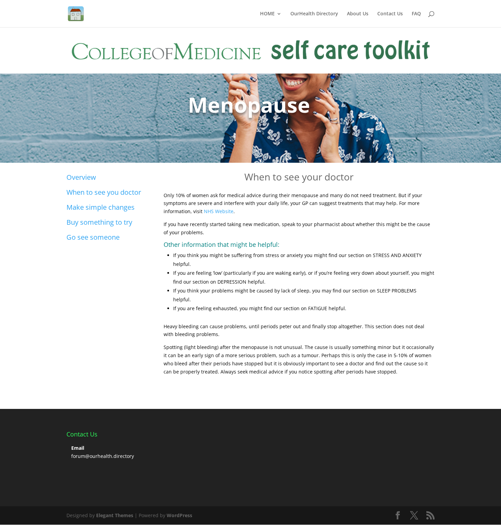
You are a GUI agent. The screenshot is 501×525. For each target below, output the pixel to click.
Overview (81, 177)
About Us (357, 14)
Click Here (90, 133)
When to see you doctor (103, 192)
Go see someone (93, 237)
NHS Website (218, 211)
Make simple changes (100, 207)
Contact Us (390, 14)
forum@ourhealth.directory (102, 456)
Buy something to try (99, 222)
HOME (267, 14)
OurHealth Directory (314, 14)
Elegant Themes (114, 515)
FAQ (416, 14)
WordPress (179, 515)
